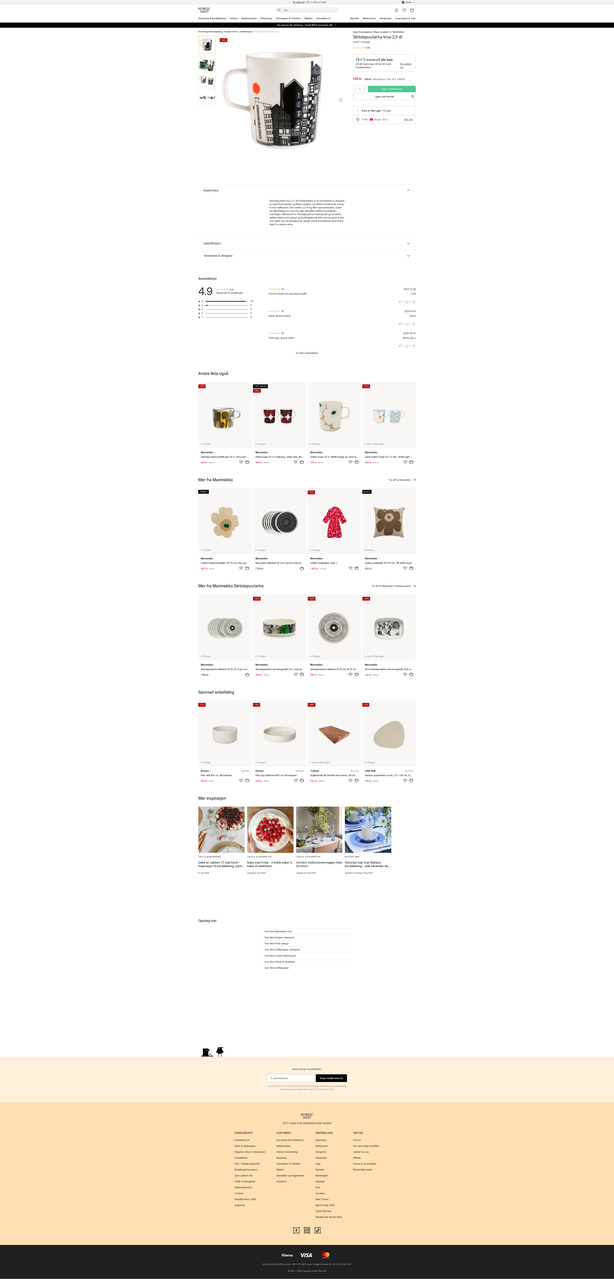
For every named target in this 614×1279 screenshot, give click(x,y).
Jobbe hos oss (361, 1152)
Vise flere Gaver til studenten (279, 961)
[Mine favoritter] (404, 10)
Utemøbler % (323, 18)
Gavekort (281, 1181)
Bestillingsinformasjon (246, 1169)
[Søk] (279, 10)
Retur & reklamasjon (245, 1146)
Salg (318, 1163)
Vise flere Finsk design (276, 943)
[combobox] (409, 2)
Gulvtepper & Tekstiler (288, 18)
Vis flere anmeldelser (307, 353)
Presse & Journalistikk (364, 1163)
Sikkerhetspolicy (243, 1187)
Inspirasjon (321, 1140)
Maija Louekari (381, 32)
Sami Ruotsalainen (362, 32)
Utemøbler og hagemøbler (290, 1175)
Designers (321, 1152)
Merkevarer (369, 18)
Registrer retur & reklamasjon (250, 1152)
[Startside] (204, 10)
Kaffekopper (246, 31)
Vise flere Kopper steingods (279, 937)
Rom (318, 1187)
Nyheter (354, 18)
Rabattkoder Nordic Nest (329, 1217)
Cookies (239, 1193)
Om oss (357, 1140)
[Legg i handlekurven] (247, 462)
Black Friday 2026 (325, 1205)
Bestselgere (322, 1175)
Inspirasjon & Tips (405, 18)
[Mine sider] (396, 10)
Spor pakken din (243, 1175)
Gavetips (320, 1193)
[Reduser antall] (355, 89)
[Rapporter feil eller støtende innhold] (414, 301)
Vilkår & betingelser (245, 1181)
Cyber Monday (323, 1211)
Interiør (234, 18)
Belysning (266, 18)
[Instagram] (307, 1230)
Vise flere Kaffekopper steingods (282, 949)
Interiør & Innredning (287, 1152)
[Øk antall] (364, 89)
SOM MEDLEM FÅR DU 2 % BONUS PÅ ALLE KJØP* (309, 2)
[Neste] (341, 100)
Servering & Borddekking (212, 18)
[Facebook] (296, 1230)
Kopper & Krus (231, 31)
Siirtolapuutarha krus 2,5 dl (267, 31)
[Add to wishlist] (241, 462)
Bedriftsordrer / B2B (245, 1199)
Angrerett (240, 1205)
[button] (361, 47)
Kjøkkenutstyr (249, 18)
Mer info (408, 119)
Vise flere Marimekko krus (278, 931)
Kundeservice (242, 1140)
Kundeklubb (241, 1158)
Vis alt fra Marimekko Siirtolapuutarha (391, 586)
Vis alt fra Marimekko (400, 480)
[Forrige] (227, 100)
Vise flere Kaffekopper (276, 967)
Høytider (320, 1181)
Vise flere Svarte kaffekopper (280, 955)
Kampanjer (386, 18)
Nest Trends (322, 1199)
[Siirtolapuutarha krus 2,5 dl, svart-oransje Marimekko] (284, 100)
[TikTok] (317, 1230)
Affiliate (357, 1158)
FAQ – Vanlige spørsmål (247, 1163)
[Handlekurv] (412, 10)
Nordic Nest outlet (362, 1169)
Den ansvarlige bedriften (366, 1146)
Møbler (308, 18)
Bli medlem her (406, 66)
